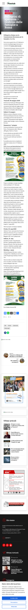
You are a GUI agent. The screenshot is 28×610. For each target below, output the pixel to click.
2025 (5, 325)
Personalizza (14, 602)
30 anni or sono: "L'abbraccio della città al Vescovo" (17, 425)
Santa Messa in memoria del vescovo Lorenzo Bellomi (17, 434)
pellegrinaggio (7, 328)
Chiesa (7, 10)
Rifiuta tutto (14, 606)
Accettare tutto (14, 598)
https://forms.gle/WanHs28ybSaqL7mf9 (13, 146)
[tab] (9, 472)
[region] (14, 595)
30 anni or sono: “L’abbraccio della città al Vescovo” (17, 561)
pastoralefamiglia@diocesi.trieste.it (12, 150)
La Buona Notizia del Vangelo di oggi (17, 441)
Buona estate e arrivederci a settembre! (15, 458)
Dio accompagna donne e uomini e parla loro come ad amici (17, 450)
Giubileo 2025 (13, 10)
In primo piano (9, 13)
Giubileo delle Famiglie (16, 46)
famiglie (9, 325)
